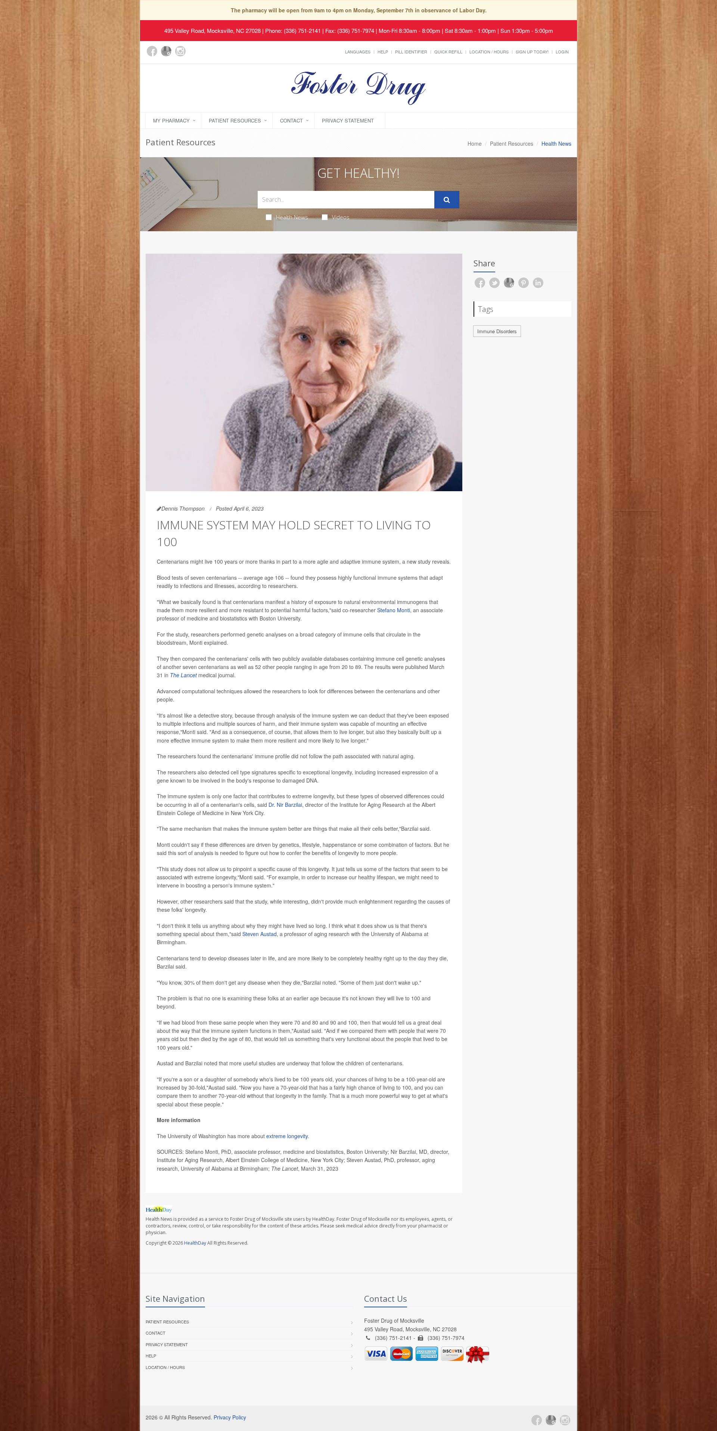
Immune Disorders (497, 331)
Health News (292, 217)
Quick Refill (448, 52)
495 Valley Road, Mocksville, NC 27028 (212, 30)
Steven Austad (259, 934)
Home (475, 143)
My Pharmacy (171, 120)
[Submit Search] (446, 200)
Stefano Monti (393, 610)
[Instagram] (180, 51)
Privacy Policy (230, 1417)
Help (383, 52)
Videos (341, 217)
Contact (291, 120)
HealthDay (195, 1243)
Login (562, 52)
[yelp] (194, 55)
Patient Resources (235, 120)
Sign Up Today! (532, 52)
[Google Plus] (166, 51)
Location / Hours (489, 52)
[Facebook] (152, 51)
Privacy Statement (348, 120)
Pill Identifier (411, 52)
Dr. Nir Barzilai (285, 804)
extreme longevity (287, 1136)
